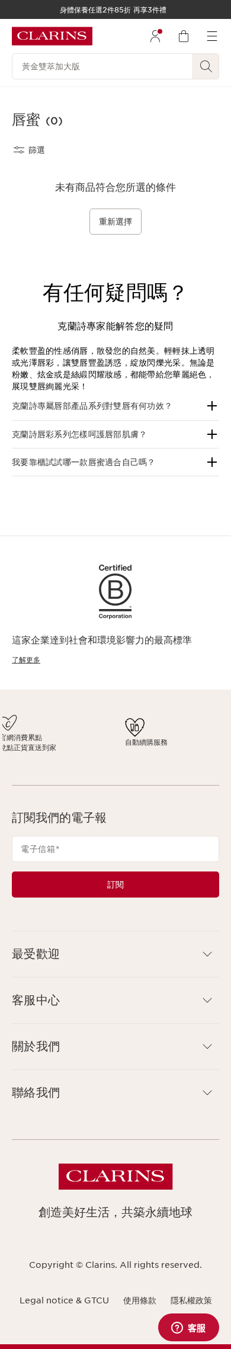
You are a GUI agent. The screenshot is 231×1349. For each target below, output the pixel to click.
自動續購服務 (130, 747)
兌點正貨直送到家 (87, 752)
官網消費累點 (83, 737)
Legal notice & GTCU (64, 1310)
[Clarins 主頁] (52, 36)
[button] (115, 405)
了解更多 (26, 659)
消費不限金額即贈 (37, 750)
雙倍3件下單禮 (35, 734)
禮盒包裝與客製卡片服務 (182, 752)
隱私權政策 (191, 1310)
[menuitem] (155, 36)
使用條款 (139, 1310)
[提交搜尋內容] (206, 66)
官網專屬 (164, 737)
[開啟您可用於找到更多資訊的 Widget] (188, 1328)
